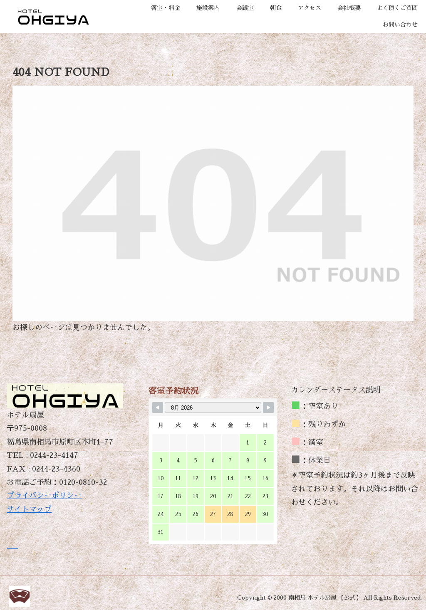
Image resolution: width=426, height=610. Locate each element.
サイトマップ (29, 509)
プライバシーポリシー (44, 495)
